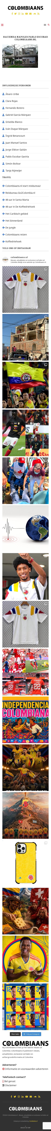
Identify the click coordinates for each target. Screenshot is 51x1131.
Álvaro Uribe (12, 94)
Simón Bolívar (13, 163)
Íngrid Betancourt (15, 135)
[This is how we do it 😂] (25, 911)
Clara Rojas (12, 101)
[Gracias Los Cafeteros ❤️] (25, 767)
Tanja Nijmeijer (14, 170)
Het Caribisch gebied (16, 213)
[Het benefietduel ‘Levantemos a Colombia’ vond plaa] (25, 385)
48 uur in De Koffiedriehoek (20, 206)
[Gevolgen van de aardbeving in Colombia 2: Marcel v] (25, 337)
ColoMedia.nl (33, 1121)
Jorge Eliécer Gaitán (16, 149)
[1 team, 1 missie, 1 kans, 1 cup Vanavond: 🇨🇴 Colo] (25, 815)
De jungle (10, 227)
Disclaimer (10, 1085)
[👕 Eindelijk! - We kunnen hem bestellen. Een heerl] (25, 624)
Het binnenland (13, 220)
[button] (46, 3)
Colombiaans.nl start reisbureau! (22, 185)
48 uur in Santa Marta (17, 199)
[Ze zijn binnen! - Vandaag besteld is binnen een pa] (25, 289)
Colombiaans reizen (16, 234)
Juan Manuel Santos (16, 142)
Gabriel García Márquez (18, 114)
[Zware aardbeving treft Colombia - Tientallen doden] (25, 528)
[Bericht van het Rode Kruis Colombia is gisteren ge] (25, 480)
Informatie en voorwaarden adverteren (26, 1069)
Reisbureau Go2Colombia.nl (20, 192)
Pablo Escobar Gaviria (17, 156)
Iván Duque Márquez (17, 128)
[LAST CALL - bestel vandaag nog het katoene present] (25, 576)
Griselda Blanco (14, 122)
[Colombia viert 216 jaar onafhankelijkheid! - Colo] (25, 720)
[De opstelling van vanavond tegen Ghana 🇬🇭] (25, 1006)
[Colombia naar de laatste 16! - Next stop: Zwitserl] (25, 959)
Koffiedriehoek (13, 241)
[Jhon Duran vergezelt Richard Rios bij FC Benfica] (25, 672)
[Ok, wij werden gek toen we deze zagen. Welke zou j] (25, 863)
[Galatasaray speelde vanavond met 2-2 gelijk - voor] (25, 433)
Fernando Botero (15, 108)
